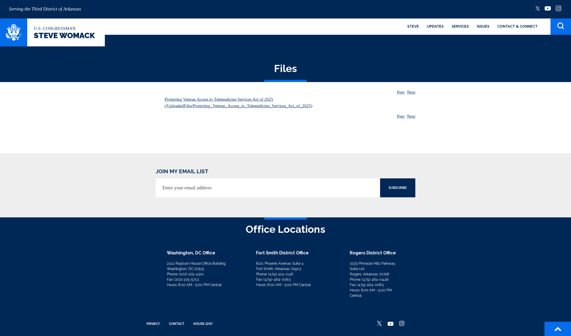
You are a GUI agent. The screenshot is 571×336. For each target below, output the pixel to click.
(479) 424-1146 (280, 274)
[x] (538, 8)
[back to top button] (557, 329)
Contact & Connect (517, 26)
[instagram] (558, 8)
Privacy (153, 324)
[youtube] (548, 8)
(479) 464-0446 (375, 279)
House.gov (202, 324)
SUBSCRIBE (398, 188)
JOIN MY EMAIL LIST (182, 171)
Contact (176, 324)
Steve (413, 26)
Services (460, 26)
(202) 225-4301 (191, 274)
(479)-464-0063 (277, 279)
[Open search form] (560, 27)
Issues (483, 26)
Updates (435, 26)
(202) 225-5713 (186, 279)
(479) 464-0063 (370, 285)
